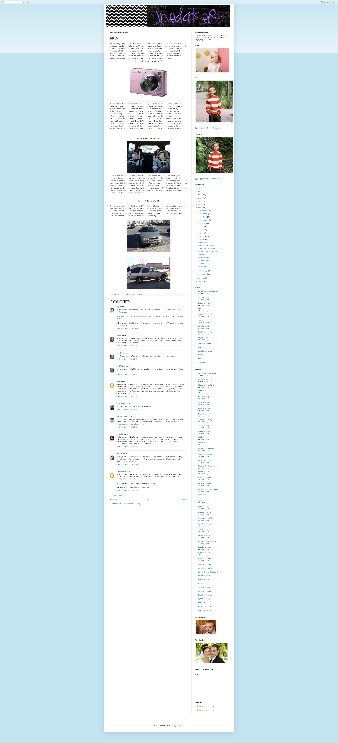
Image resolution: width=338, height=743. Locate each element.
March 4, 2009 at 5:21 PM (126, 374)
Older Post (182, 500)
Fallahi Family (204, 512)
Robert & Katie (204, 607)
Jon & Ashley (203, 426)
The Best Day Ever (207, 248)
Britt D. (202, 603)
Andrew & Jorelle (205, 518)
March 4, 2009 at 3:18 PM (126, 359)
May (201, 233)
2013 (200, 195)
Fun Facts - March (207, 245)
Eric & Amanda (204, 414)
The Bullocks (203, 297)
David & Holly (204, 535)
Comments (202, 710)
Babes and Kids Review (208, 291)
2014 (200, 192)
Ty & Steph (202, 501)
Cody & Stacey (204, 402)
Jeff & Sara (203, 391)
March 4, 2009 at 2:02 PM (126, 346)
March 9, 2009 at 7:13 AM (126, 491)
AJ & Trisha (203, 584)
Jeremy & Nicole (205, 568)
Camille (119, 454)
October (203, 217)
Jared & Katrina (205, 524)
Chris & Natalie (205, 315)
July (202, 227)
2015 (200, 188)
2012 (200, 198)
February (204, 271)
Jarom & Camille (205, 379)
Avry (117, 307)
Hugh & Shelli (204, 553)
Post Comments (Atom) (132, 504)
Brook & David (204, 303)
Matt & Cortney (204, 559)
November (204, 214)
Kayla (200, 437)
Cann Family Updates (207, 373)
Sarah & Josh (203, 472)
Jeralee (201, 363)
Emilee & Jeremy (205, 332)
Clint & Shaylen (205, 610)
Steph (118, 382)
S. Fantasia (121, 471)
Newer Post (114, 500)
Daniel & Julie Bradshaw (208, 489)
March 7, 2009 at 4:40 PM (126, 447)
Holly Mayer (121, 403)
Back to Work (204, 267)
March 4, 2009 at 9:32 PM (126, 427)
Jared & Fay (203, 530)
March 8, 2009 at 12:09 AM (127, 464)
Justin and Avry (205, 351)
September (204, 220)
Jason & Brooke (204, 343)
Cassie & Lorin (204, 547)
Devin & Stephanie (206, 449)
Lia (199, 359)
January (203, 274)
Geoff (200, 355)
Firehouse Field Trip (208, 251)
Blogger (180, 726)
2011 (200, 201)
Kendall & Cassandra (207, 541)
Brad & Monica (204, 408)
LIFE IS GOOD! (122, 417)
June (202, 230)
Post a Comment (119, 495)
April (202, 236)
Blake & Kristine (205, 460)
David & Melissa (205, 595)
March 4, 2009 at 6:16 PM (126, 396)
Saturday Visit (205, 242)
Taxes (201, 264)
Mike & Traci (203, 507)
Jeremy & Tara (204, 587)
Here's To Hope (204, 483)
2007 (200, 281)
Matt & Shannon (204, 478)
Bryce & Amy (203, 338)
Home (148, 500)
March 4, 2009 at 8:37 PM (126, 410)
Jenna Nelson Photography (209, 572)
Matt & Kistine (204, 564)
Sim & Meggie (203, 580)
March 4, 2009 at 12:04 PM (127, 328)
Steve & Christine (206, 385)
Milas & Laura (204, 431)
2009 (200, 208)
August (203, 223)
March (202, 240)
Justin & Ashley (205, 420)
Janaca (118, 335)
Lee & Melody (203, 397)
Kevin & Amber (204, 576)
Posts (201, 706)
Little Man (204, 261)
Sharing (202, 255)
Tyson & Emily (204, 599)
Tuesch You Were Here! (208, 466)
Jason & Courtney (205, 455)
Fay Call (119, 434)
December (204, 211)
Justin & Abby (204, 326)
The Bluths (120, 366)
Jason (200, 320)
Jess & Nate (203, 495)
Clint (200, 347)
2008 (200, 278)
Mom (199, 309)
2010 (200, 204)
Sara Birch (120, 353)
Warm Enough (204, 258)
